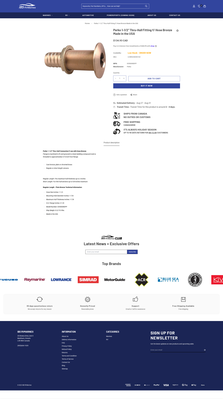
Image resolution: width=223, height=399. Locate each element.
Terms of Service (68, 359)
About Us (65, 336)
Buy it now (146, 86)
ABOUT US (152, 15)
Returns (64, 352)
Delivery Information (69, 339)
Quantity (116, 73)
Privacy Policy (67, 346)
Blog (63, 365)
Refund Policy (67, 349)
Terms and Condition (69, 356)
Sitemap (65, 369)
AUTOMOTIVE (88, 15)
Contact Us (66, 362)
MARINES (47, 15)
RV (66, 15)
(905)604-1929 (22, 346)
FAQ (63, 343)
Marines (109, 336)
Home (87, 23)
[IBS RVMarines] (27, 6)
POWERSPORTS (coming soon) (120, 15)
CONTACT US (174, 15)
